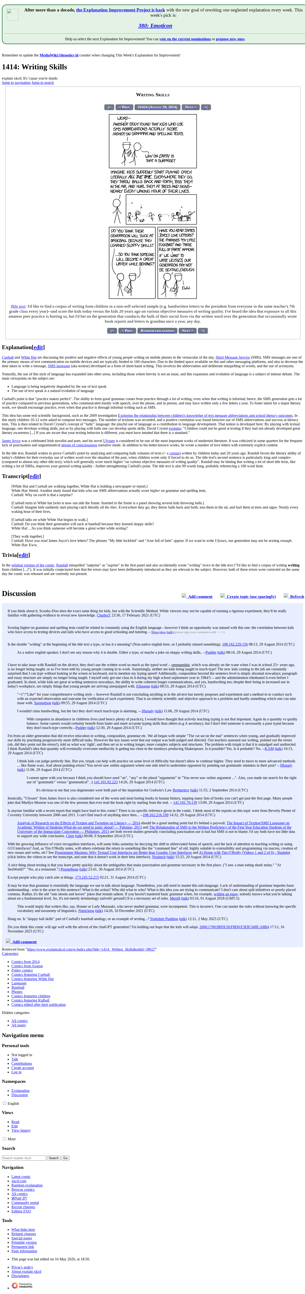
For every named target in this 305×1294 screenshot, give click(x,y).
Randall (62, 565)
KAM (269, 749)
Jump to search (42, 83)
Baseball (17, 987)
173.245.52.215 (87, 877)
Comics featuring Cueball (30, 975)
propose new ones (230, 39)
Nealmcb (159, 857)
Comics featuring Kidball (30, 1000)
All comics (19, 1021)
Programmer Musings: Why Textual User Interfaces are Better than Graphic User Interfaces (123, 853)
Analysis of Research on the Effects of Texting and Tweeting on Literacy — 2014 (78, 823)
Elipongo (143, 686)
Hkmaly (148, 711)
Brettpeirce (181, 790)
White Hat (28, 357)
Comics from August (27, 966)
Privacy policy (22, 1267)
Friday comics (22, 970)
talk (170, 632)
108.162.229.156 (235, 644)
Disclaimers (20, 1276)
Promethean (69, 869)
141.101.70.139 (185, 802)
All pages (18, 1025)
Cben (70, 836)
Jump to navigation (16, 83)
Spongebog (42, 703)
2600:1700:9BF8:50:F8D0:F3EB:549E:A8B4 (234, 927)
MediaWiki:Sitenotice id (59, 55)
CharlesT (104, 615)
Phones (16, 992)
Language (18, 983)
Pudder (211, 652)
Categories (10, 954)
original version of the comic (32, 565)
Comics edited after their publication (38, 1005)
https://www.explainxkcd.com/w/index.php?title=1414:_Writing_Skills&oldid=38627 (91, 949)
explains (175, 428)
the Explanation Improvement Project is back (120, 9)
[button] (4, 1103)
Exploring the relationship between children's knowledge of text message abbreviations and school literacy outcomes (205, 415)
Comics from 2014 (25, 962)
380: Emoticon (155, 25)
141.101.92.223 (106, 782)
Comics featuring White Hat (32, 979)
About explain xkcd (26, 1271)
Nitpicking (86, 911)
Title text (18, 306)
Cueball (8, 357)
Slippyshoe (158, 632)
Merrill (175, 898)
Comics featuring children (30, 996)
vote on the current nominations (185, 39)
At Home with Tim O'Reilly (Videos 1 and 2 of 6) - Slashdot (244, 853)
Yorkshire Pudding (164, 919)
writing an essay (226, 894)
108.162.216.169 (155, 815)
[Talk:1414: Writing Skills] (184, 596)
